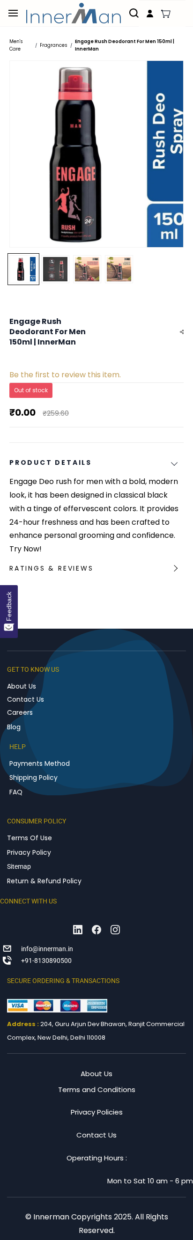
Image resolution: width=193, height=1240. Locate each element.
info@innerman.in (47, 949)
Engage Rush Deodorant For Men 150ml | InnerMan (124, 45)
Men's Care (16, 45)
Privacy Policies (97, 1112)
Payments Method (39, 763)
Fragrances (53, 45)
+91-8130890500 (46, 960)
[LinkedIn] (78, 930)
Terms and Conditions (96, 1089)
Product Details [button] (50, 462)
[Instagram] (115, 930)
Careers (20, 712)
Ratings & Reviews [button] (51, 568)
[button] (166, 13)
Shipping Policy (33, 777)
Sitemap (19, 866)
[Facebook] (96, 930)
